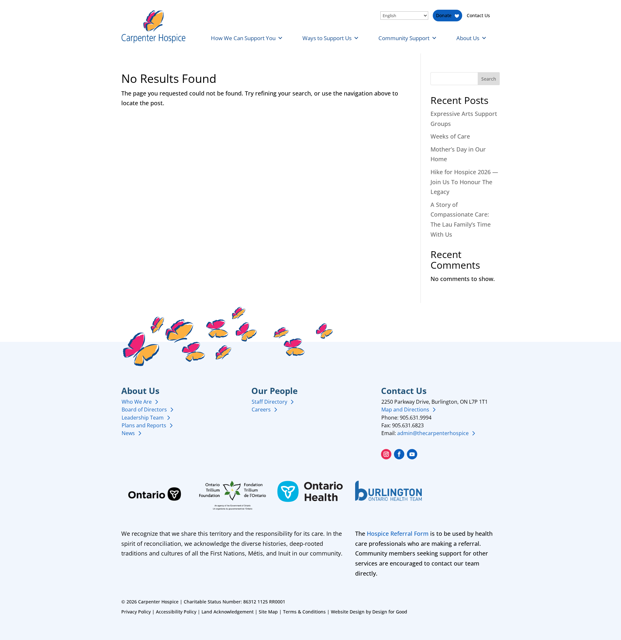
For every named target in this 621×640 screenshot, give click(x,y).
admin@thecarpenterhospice (433, 433)
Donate (444, 15)
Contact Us (478, 15)
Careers (261, 409)
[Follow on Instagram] (386, 454)
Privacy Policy (136, 612)
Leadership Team (143, 417)
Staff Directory (269, 401)
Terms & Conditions (304, 612)
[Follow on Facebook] (399, 454)
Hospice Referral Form (398, 533)
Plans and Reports (144, 425)
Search (488, 79)
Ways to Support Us (327, 38)
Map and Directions (405, 409)
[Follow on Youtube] (412, 454)
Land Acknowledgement (228, 612)
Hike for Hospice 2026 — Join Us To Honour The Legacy (464, 182)
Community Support (404, 38)
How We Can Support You (243, 38)
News (128, 433)
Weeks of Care (450, 136)
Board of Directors (144, 409)
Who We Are (137, 401)
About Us (467, 38)
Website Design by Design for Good (369, 612)
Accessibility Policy (176, 612)
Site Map (268, 612)
